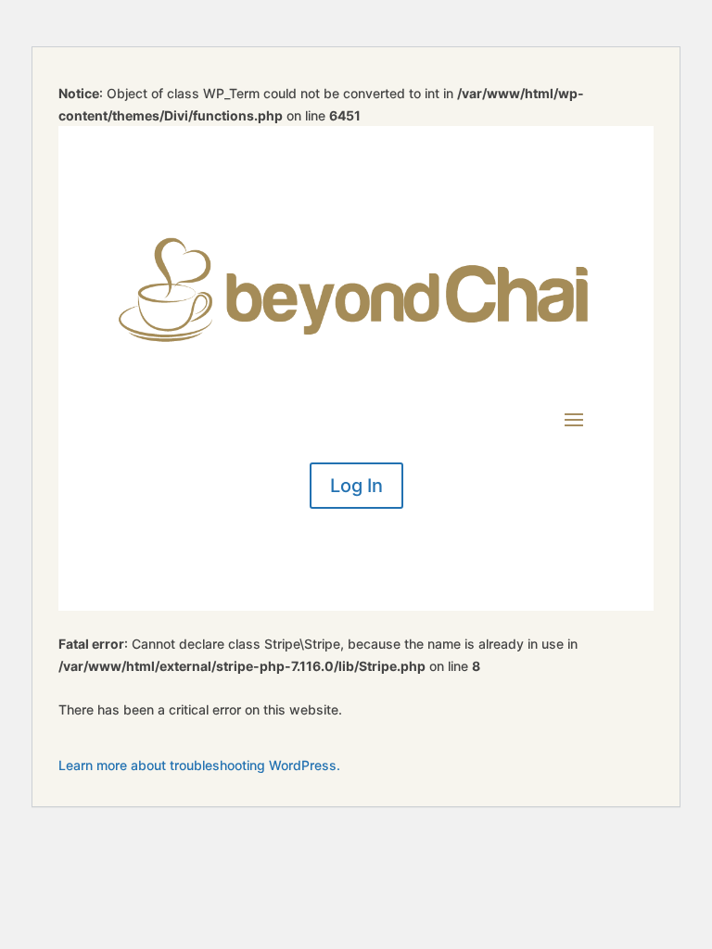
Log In (356, 485)
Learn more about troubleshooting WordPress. (199, 765)
